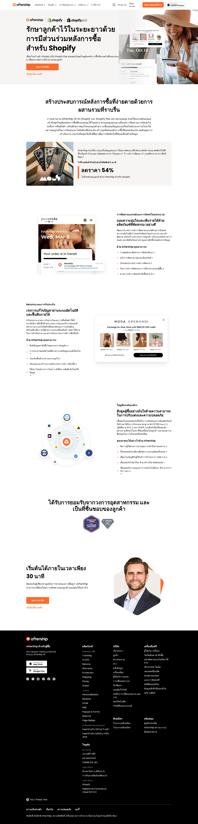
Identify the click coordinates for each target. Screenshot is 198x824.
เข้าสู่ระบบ (122, 5)
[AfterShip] (22, 5)
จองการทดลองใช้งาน (153, 5)
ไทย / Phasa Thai (38, 799)
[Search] (114, 5)
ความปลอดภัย (64, 809)
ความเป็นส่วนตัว (34, 809)
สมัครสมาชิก (132, 5)
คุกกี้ (77, 809)
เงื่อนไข (49, 809)
